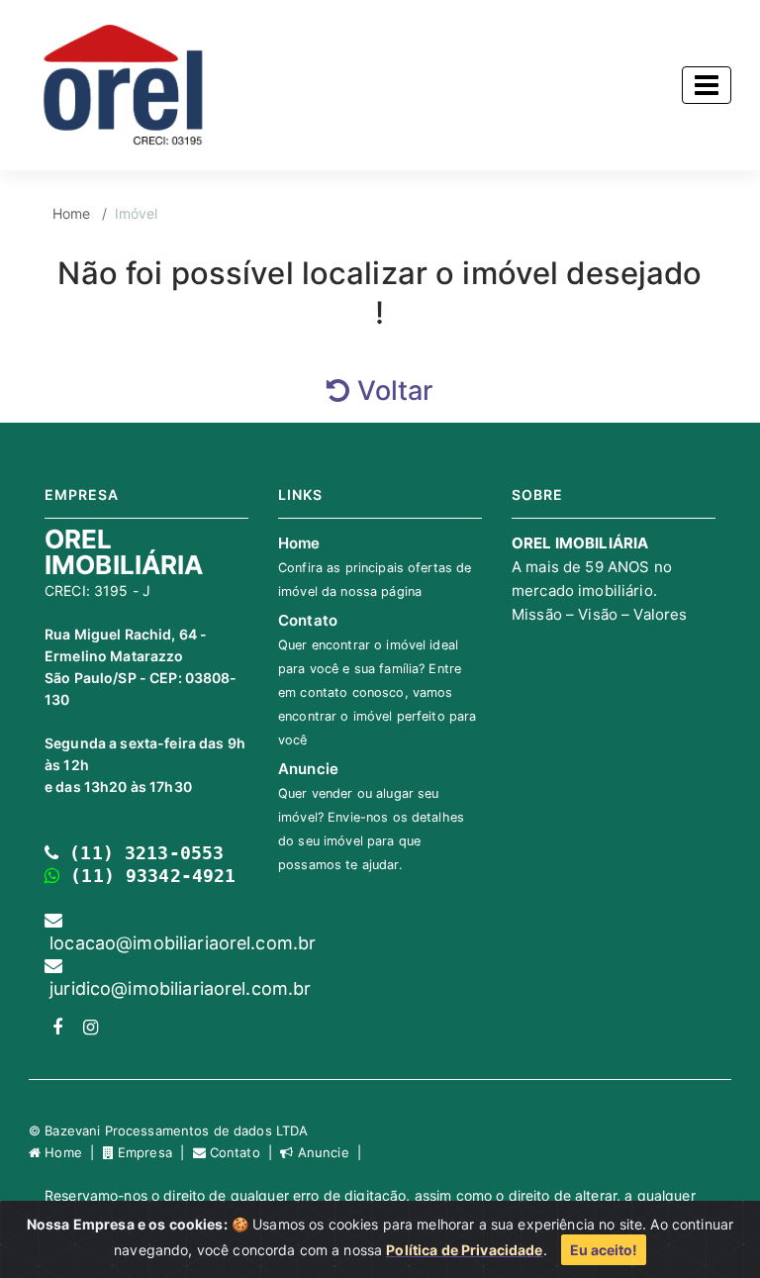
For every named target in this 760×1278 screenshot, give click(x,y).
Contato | (243, 1152)
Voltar (391, 390)
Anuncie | (329, 1152)
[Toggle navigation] (706, 85)
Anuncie (371, 815)
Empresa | (153, 1152)
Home (71, 213)
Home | (71, 1152)
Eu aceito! (603, 1249)
